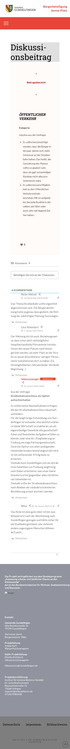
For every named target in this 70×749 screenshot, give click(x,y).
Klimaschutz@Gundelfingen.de (21, 665)
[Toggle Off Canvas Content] (6, 23)
